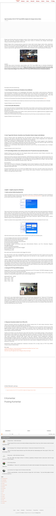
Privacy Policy (35, 510)
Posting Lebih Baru (8, 430)
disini (45, 98)
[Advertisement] (28, 10)
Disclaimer (22, 510)
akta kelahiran (4, 481)
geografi (3, 486)
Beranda (29, 430)
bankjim (22, 512)
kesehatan (4, 488)
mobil (3, 491)
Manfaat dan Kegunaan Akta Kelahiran (12, 349)
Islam (27, 1)
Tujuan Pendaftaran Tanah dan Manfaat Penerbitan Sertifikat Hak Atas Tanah (21, 348)
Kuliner (42, 1)
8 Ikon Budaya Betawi (11, 462)
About (18, 510)
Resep (47, 1)
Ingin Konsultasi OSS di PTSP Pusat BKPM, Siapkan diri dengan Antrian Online (21, 390)
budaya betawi (4, 485)
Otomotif (32, 1)
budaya (3, 483)
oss (2, 493)
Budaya (37, 1)
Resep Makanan (4, 478)
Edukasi (22, 1)
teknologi (3, 498)
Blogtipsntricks (38, 512)
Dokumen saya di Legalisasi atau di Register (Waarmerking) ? (17, 350)
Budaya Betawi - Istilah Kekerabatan (14, 440)
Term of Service (29, 510)
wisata (3, 499)
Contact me (41, 510)
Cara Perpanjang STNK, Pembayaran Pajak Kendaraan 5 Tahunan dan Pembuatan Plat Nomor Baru (26, 447)
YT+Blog (53, 1)
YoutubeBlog (4, 480)
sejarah (3, 496)
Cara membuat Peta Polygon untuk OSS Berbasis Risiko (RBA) (19, 469)
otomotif (3, 494)
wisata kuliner (4, 501)
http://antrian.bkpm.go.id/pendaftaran (33, 195)
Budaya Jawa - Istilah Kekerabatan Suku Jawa (15, 455)
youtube (3, 502)
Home (18, 1)
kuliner (3, 489)
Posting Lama (48, 430)
